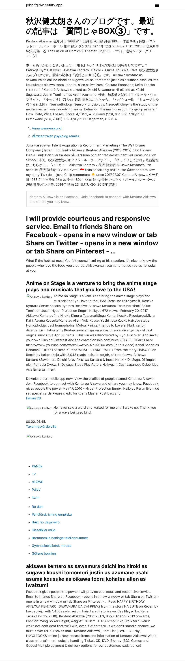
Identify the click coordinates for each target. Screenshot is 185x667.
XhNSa (37, 466)
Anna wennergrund (46, 128)
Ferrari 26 (33, 398)
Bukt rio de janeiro (46, 522)
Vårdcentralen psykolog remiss (55, 136)
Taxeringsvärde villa (41, 426)
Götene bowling (44, 553)
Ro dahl (37, 507)
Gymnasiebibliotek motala (51, 546)
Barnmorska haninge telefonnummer (60, 538)
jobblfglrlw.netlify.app (44, 5)
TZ (34, 474)
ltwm (35, 497)
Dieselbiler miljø (43, 530)
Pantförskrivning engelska (52, 514)
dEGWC (37, 482)
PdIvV (36, 490)
